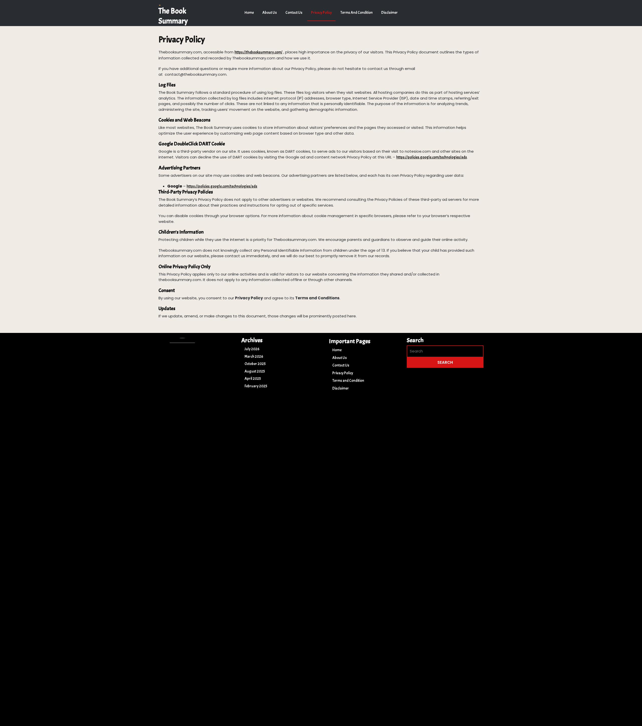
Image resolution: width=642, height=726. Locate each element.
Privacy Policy (321, 12)
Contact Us (293, 12)
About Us (269, 12)
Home (249, 12)
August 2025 (255, 371)
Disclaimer (389, 12)
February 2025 (256, 386)
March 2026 (254, 356)
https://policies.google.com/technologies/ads (431, 157)
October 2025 (255, 363)
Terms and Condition (356, 12)
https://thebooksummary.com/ (258, 52)
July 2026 (252, 349)
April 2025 (253, 378)
